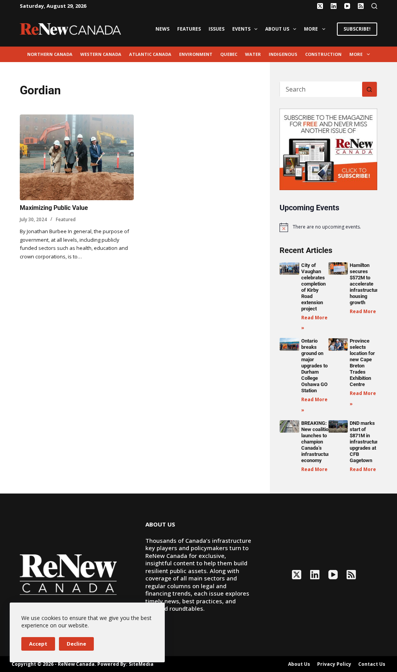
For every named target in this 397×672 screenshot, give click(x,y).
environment (195, 54)
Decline (76, 643)
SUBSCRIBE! (357, 29)
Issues (216, 29)
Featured (66, 219)
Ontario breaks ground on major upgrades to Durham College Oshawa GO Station (314, 365)
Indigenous (283, 54)
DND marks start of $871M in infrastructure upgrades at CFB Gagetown (365, 441)
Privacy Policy (334, 664)
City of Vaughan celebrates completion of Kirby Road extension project (313, 287)
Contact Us (371, 664)
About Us (277, 29)
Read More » (365, 311)
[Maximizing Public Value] (77, 157)
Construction (323, 54)
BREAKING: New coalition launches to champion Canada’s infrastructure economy (316, 441)
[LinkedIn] (334, 6)
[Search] (374, 6)
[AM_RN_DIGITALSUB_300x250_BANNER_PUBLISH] (328, 148)
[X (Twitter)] (320, 6)
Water (253, 54)
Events (241, 29)
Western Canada (100, 54)
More (311, 29)
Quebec (228, 54)
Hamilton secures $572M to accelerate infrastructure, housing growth (366, 283)
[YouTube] (347, 6)
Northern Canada (49, 54)
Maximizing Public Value (54, 207)
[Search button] (369, 89)
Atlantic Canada (150, 54)
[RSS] (361, 6)
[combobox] (321, 89)
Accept (38, 643)
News (162, 29)
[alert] (328, 227)
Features (189, 29)
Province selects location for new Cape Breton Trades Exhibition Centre (362, 362)
